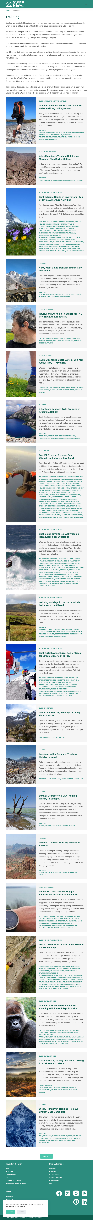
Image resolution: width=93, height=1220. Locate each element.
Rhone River (74, 246)
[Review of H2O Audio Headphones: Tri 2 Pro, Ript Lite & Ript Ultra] (21, 326)
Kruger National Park (59, 1037)
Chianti (42, 1087)
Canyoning (70, 222)
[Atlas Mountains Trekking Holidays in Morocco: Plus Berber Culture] (21, 166)
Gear (46, 309)
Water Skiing (51, 517)
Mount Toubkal (76, 180)
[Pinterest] (76, 1202)
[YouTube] (84, 1193)
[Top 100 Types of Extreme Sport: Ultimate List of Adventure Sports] (21, 484)
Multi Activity (44, 390)
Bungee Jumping (59, 222)
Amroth (42, 132)
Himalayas (56, 779)
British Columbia (75, 975)
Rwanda (78, 1039)
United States (50, 585)
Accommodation (55, 1177)
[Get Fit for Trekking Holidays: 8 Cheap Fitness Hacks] (21, 723)
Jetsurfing (56, 492)
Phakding (54, 1140)
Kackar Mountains (66, 693)
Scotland (50, 634)
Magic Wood (43, 246)
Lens (78, 244)
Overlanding (53, 499)
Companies (54, 1180)
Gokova (48, 693)
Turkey (69, 695)
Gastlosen (43, 239)
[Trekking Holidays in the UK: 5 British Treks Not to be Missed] (21, 617)
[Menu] (86, 4)
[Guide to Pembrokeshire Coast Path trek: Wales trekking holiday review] (21, 120)
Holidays (42, 263)
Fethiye (42, 693)
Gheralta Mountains (70, 872)
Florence (64, 1087)
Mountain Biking (55, 226)
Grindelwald (70, 239)
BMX (40, 222)
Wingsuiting (78, 517)
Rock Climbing (68, 228)
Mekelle (72, 826)
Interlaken (43, 242)
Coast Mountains (70, 977)
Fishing (61, 559)
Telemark (43, 515)
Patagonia (43, 438)
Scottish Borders (62, 634)
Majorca (65, 576)
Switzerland (44, 251)
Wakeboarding (45, 235)
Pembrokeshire (45, 137)
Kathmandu (43, 1138)
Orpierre (60, 984)
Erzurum (70, 691)
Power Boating (74, 501)
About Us (9, 1199)
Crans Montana (55, 237)
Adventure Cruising (58, 477)
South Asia (79, 779)
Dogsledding (44, 486)
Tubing (57, 515)
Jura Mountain (67, 242)
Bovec (65, 975)
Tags (7, 1177)
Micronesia (77, 982)
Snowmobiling (44, 512)
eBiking (48, 338)
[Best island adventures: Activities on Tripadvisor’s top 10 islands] (21, 557)
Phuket (47, 581)
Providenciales (65, 581)
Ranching (59, 504)
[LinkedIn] (84, 1202)
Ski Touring (64, 508)
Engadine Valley (68, 237)
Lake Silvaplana (55, 244)
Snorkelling (52, 510)
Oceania (70, 579)
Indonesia (43, 576)
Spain (61, 583)
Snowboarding (71, 231)
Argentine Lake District (57, 436)
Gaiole (71, 1087)
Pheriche (62, 1140)
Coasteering (50, 483)
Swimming (77, 341)
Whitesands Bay (50, 139)
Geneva (51, 239)
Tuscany (42, 1092)
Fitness (55, 338)
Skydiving (61, 231)
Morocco (66, 180)
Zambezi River (49, 1044)
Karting (64, 492)
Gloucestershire (46, 632)
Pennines (42, 634)
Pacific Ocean (69, 984)
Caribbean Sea (75, 570)
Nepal (71, 779)
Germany (79, 980)
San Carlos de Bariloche (57, 438)
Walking (50, 343)
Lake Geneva (44, 244)
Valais (68, 251)
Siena (75, 1090)
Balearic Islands (68, 567)
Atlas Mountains (45, 180)
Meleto (42, 1090)
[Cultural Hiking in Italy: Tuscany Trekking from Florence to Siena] (21, 1074)
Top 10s (46, 192)
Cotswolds (51, 629)
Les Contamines (54, 297)
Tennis (56, 927)
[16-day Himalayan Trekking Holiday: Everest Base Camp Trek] (21, 1123)
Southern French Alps (60, 986)
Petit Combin (64, 246)
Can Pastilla (54, 570)
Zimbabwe (65, 1044)
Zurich (81, 251)
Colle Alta (49, 1087)
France (71, 294)
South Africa (56, 1041)
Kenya (47, 1037)
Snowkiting (43, 233)
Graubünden (59, 239)
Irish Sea (56, 632)
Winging (70, 517)
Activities (9, 1171)
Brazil (46, 570)
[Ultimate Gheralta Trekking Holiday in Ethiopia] (21, 857)
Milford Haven (49, 135)
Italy (45, 297)
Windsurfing (56, 235)
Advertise (9, 1196)
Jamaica (50, 576)
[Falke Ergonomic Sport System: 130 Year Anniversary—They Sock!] (21, 374)
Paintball (62, 499)
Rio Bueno (76, 581)
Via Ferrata (70, 233)
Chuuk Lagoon (57, 977)
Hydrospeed (56, 490)
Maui (71, 576)
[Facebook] (59, 1193)
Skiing (54, 231)
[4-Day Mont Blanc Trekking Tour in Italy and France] (21, 280)
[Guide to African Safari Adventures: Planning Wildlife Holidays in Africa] (21, 1022)
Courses (52, 1171)
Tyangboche (44, 1142)
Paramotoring (44, 501)
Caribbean (64, 570)
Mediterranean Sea (46, 579)
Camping (42, 387)
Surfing (55, 233)
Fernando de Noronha (54, 572)
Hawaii (56, 574)
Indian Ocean (73, 574)
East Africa (56, 826)
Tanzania (65, 1041)
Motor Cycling (74, 495)
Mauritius (78, 576)
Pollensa (54, 581)
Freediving (66, 486)
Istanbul (55, 693)
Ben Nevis (42, 629)
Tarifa (41, 988)
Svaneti (78, 986)
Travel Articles (60, 101)
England (69, 629)
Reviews (47, 101)
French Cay (68, 572)
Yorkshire (48, 636)
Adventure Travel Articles (16, 1183)
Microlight (64, 495)
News (50, 355)
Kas (76, 693)
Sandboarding (51, 506)
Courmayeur (56, 294)
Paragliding (50, 228)
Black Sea (52, 691)
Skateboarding (45, 231)
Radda (47, 1090)
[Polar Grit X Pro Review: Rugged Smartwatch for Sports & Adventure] (21, 907)
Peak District (76, 632)
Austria (59, 975)
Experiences (54, 1174)
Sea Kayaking (51, 923)
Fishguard (70, 132)
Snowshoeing (56, 512)
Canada (42, 977)
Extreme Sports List (13, 1180)
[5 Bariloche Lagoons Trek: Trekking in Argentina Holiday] (21, 421)
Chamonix (47, 294)
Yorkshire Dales (59, 636)
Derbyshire (61, 629)
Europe (62, 132)
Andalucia (47, 975)
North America (61, 579)
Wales (41, 139)
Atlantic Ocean (55, 567)
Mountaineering (68, 226)
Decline (21, 1212)
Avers (45, 237)
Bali (77, 567)
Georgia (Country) (68, 980)
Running (49, 341)
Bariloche (71, 436)
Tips (51, 101)
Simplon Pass (44, 248)
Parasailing (55, 501)
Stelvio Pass (66, 248)
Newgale (58, 135)
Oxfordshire (66, 632)
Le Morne (57, 576)
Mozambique (62, 1039)
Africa (41, 567)
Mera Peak (63, 982)
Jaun (50, 242)
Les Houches (65, 297)
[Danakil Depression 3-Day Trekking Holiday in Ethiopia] (21, 808)
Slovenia (47, 986)
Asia (46, 567)
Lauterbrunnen (69, 244)
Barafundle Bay (52, 132)
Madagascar (74, 1037)
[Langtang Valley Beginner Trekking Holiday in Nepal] (21, 764)
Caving (41, 483)
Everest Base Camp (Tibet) (62, 1136)
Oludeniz (58, 695)
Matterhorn (54, 246)
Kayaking (70, 224)
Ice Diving (75, 490)
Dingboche (47, 1136)
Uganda (73, 1041)
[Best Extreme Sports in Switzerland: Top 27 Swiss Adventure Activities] (21, 221)
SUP (49, 233)
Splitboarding (67, 512)
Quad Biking (43, 504)
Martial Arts (54, 495)
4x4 (40, 477)
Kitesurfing (43, 226)
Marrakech (57, 180)
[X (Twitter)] (67, 1193)
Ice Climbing (61, 224)
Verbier (75, 251)
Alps (41, 237)
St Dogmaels (57, 137)
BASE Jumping (44, 479)
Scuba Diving (72, 506)
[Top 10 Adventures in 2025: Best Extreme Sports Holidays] (21, 964)
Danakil (48, 826)
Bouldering (47, 222)
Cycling (78, 222)
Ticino (52, 251)
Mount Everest (67, 1138)
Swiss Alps (76, 248)
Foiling (58, 486)
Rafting (59, 228)
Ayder (45, 691)
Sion (51, 248)
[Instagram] (76, 1193)
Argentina (43, 436)
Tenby (64, 137)
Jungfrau (57, 242)
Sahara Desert (45, 1041)
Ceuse (48, 977)
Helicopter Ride (57, 488)
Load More (46, 1156)
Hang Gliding (76, 486)
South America (74, 438)
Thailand (67, 583)
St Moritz (57, 248)
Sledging (42, 510)
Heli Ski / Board (45, 224)
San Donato (55, 1090)
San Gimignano (66, 1090)
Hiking (53, 224)
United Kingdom (74, 137)
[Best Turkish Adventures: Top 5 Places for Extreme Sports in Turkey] (21, 672)
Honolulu (63, 574)
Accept (11, 1212)
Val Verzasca (60, 251)
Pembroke (67, 135)
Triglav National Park (53, 988)
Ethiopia (65, 826)
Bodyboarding (59, 479)
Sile (64, 695)
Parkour (64, 501)
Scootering (61, 506)
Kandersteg (78, 242)
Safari (58, 1032)
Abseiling (46, 477)
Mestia (70, 982)
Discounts (53, 1183)
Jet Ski (48, 492)
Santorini (42, 583)
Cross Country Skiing (64, 483)
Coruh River (62, 691)
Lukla (58, 1138)
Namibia (71, 1039)
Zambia (57, 1044)
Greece (50, 574)
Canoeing (56, 481)
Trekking (42, 130)
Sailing (41, 506)
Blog (41, 101)
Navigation (43, 499)
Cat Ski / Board (76, 481)
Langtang (65, 779)
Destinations (11, 1174)
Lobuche (52, 1138)
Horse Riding (75, 488)
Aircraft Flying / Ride (75, 477)
